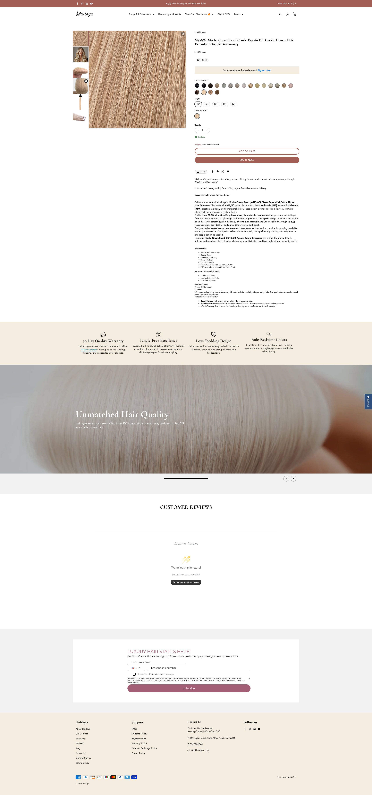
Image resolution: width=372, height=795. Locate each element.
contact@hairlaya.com (198, 750)
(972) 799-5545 (195, 744)
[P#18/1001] (284, 85)
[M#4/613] (210, 92)
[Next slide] (293, 479)
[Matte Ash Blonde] (224, 85)
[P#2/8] (197, 92)
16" (198, 104)
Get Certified (82, 733)
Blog (78, 748)
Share (203, 171)
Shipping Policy (139, 733)
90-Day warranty (89, 349)
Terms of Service (83, 758)
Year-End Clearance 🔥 (198, 14)
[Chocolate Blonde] (250, 85)
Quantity (198, 125)
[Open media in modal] (183, 34)
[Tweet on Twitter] (223, 171)
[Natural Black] (204, 85)
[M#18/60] (204, 92)
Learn (237, 14)
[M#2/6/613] (217, 92)
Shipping (198, 144)
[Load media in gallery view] (80, 38)
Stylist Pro (80, 738)
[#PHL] (290, 85)
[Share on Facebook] (212, 171)
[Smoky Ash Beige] (237, 85)
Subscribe (189, 688)
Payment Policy (139, 738)
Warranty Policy (139, 743)
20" (215, 104)
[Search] (280, 14)
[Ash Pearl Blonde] (244, 85)
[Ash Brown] (217, 85)
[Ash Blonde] (264, 85)
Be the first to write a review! (186, 582)
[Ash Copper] (277, 85)
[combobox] (135, 668)
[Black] (197, 85)
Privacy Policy (138, 753)
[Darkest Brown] (210, 85)
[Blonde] (257, 85)
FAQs (134, 729)
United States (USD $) (285, 3)
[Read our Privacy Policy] (249, 678)
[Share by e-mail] (228, 171)
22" (224, 104)
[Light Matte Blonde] (230, 85)
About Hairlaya (83, 729)
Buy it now (247, 160)
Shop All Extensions (140, 14)
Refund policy (82, 763)
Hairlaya (86, 783)
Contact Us (81, 753)
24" (233, 104)
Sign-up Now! (264, 70)
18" (207, 104)
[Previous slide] (286, 479)
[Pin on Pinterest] (217, 171)
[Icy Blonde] (270, 85)
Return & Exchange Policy (144, 748)
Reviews (79, 743)
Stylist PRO (224, 14)
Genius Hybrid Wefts (169, 14)
